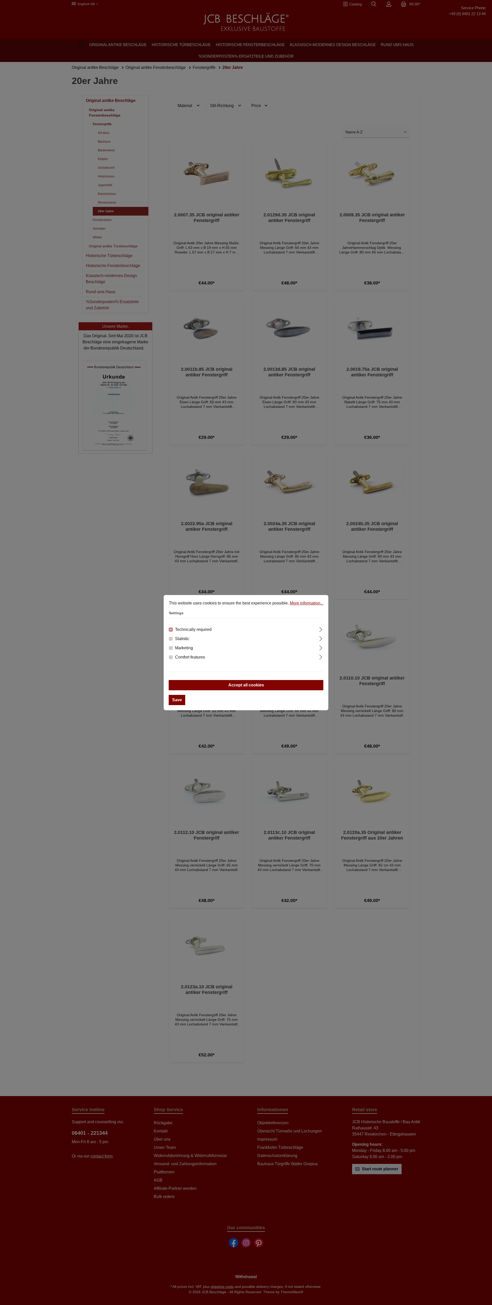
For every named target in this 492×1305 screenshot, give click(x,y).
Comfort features (190, 657)
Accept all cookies (246, 685)
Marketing (184, 648)
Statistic (182, 638)
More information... (306, 603)
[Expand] (320, 628)
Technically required (193, 629)
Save (177, 700)
